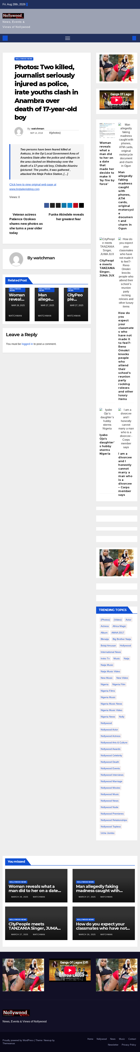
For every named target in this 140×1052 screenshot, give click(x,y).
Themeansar (9, 1043)
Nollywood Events (110, 768)
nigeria (104, 684)
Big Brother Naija (122, 639)
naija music (107, 665)
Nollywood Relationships (114, 820)
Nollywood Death (110, 762)
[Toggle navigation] (67, 38)
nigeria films (108, 690)
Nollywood (102, 1039)
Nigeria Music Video (111, 710)
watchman (37, 128)
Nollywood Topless (111, 826)
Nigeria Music (108, 697)
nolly (121, 716)
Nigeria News (108, 716)
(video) (118, 619)
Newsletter (113, 1044)
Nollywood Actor (109, 729)
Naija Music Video (110, 671)
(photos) (105, 619)
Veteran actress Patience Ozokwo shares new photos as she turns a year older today (26, 224)
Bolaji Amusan (108, 645)
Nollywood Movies (110, 787)
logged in (27, 343)
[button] (129, 38)
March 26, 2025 (87, 934)
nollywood (106, 723)
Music (122, 1039)
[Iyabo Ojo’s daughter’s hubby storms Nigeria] (107, 419)
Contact (132, 1039)
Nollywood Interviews (112, 774)
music (117, 658)
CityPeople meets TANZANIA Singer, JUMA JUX (107, 268)
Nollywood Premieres (112, 813)
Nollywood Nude (109, 807)
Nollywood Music (110, 794)
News (113, 1039)
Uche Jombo (107, 833)
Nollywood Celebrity (111, 755)
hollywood (125, 645)
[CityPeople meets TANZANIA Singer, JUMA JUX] (107, 246)
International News (111, 652)
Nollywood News (24, 59)
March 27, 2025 (87, 897)
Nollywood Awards (110, 749)
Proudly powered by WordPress (18, 1040)
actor (128, 619)
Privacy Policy (129, 1044)
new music (107, 677)
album (104, 632)
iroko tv (105, 658)
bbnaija (105, 639)
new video (122, 677)
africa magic (119, 626)
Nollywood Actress (110, 736)
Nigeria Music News (111, 703)
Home (90, 1039)
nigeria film (118, 684)
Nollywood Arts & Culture (114, 742)
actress (105, 626)
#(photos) (55, 132)
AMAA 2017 (117, 632)
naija (126, 658)
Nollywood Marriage (111, 781)
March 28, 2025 (20, 897)
